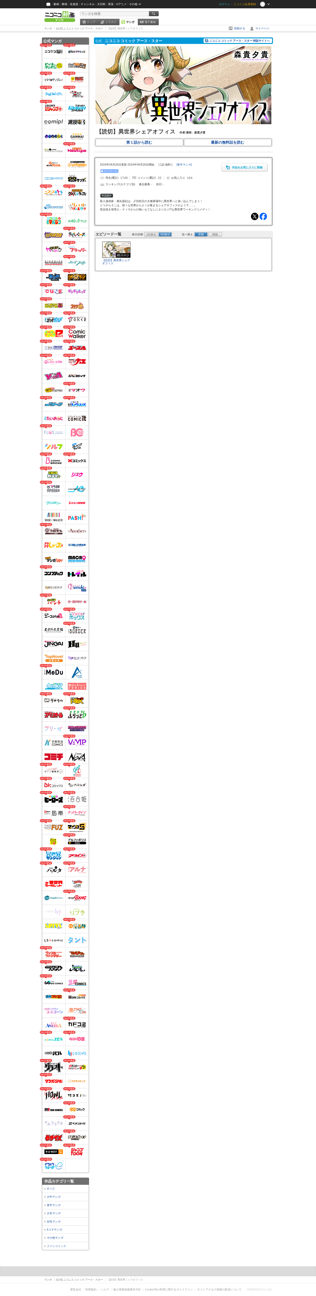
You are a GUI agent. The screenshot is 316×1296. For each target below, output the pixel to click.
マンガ (130, 22)
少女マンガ (54, 1213)
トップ (91, 22)
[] (184, 164)
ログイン (224, 4)
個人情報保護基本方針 (127, 1289)
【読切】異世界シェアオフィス (116, 262)
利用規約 (90, 1289)
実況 (111, 4)
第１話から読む (139, 142)
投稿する (239, 28)
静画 (64, 4)
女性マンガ (54, 1221)
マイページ (262, 28)
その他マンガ (55, 1237)
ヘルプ (105, 1289)
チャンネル (88, 4)
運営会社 (75, 1289)
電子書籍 (150, 22)
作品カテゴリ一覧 (59, 1181)
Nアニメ (121, 4)
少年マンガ (54, 1196)
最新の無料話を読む (227, 142)
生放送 (74, 4)
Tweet (254, 216)
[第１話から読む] (183, 123)
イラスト (110, 22)
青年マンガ (54, 1205)
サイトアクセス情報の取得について (219, 1289)
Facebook (263, 216)
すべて (51, 1188)
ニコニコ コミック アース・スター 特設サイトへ (239, 40)
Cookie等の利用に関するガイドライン (169, 1289)
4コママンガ (54, 1229)
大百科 (101, 4)
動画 (56, 4)
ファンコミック (56, 1246)
